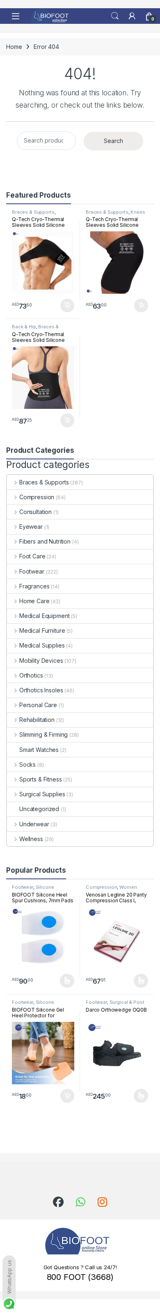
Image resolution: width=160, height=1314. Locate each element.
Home (14, 46)
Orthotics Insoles (41, 690)
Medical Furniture (42, 630)
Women (128, 887)
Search (114, 16)
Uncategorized (39, 808)
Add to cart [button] (67, 306)
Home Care (34, 600)
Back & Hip (24, 327)
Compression (36, 496)
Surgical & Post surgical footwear (115, 1004)
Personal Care (38, 704)
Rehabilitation (37, 719)
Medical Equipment (44, 615)
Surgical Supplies (42, 794)
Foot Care (32, 556)
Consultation (35, 511)
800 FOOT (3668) (80, 1277)
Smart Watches (39, 749)
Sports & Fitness (40, 779)
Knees (137, 212)
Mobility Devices (41, 660)
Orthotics (31, 675)
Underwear (34, 824)
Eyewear (31, 526)
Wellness (31, 838)
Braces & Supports (33, 212)
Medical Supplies (42, 645)
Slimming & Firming (43, 734)
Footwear (31, 571)
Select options (64, 981)
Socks (27, 764)
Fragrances (34, 586)
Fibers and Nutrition (45, 541)
